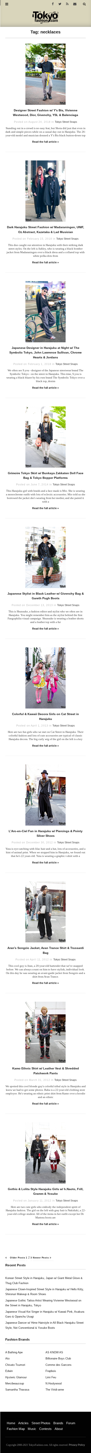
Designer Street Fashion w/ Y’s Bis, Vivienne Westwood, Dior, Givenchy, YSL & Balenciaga (45, 113)
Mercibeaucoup (14, 1383)
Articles (23, 1423)
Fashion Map (16, 1429)
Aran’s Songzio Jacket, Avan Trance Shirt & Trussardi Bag (45, 950)
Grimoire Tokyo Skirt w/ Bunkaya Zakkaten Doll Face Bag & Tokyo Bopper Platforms (45, 475)
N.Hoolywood (54, 1383)
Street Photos (41, 1423)
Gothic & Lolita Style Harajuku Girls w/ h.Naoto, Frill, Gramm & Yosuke (45, 1191)
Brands (58, 1423)
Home (11, 1423)
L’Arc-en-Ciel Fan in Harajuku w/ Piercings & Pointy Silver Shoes (46, 833)
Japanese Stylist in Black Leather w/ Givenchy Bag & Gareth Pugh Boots (45, 596)
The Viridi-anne (55, 1389)
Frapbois (51, 1371)
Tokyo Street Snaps (66, 121)
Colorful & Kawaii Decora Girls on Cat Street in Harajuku (45, 716)
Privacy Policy (77, 1444)
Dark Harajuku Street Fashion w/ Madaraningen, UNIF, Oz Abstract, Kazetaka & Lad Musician (45, 229)
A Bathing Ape (14, 1352)
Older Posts (17, 1257)
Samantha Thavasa (17, 1389)
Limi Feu (51, 1377)
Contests (45, 1429)
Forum (70, 1423)
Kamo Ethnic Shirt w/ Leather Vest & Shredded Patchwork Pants (45, 1071)
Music (32, 1429)
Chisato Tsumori (15, 1364)
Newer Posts (41, 1257)
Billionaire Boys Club (58, 1358)
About (59, 1429)
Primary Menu (13, 1418)
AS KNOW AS (54, 1352)
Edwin (9, 1371)
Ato (7, 1358)
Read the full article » (45, 141)
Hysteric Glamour (16, 1377)
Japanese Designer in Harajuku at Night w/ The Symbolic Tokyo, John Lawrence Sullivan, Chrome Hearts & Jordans (45, 352)
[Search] (84, 4)
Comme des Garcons (59, 1364)
